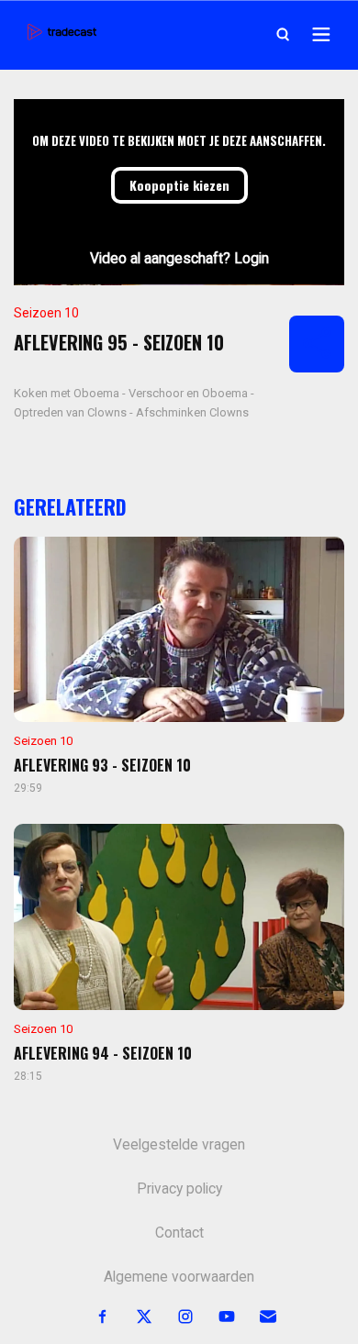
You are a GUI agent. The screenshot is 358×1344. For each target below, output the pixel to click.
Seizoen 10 (46, 312)
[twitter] (133, 1317)
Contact (179, 1233)
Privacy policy (179, 1189)
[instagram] (175, 1317)
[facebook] (92, 1317)
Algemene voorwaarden (179, 1277)
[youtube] (216, 1317)
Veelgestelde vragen (179, 1145)
